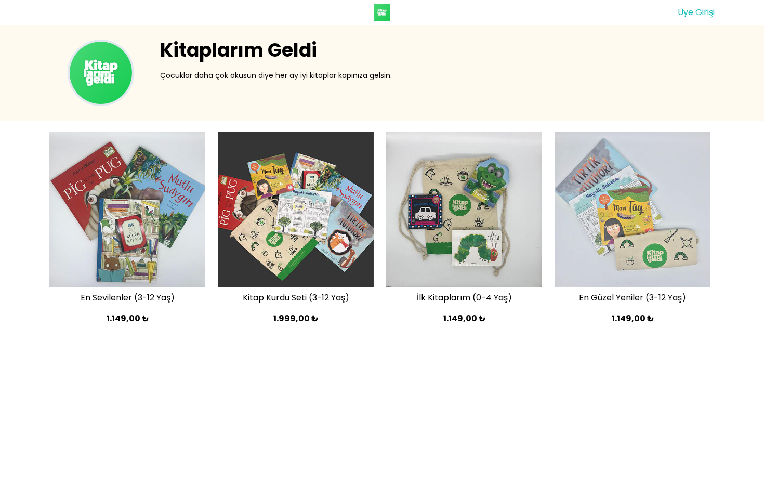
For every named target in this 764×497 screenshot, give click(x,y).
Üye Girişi (696, 12)
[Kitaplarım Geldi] (382, 12)
